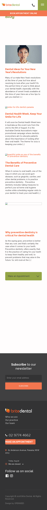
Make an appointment (19, 441)
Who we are (11, 417)
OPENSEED (19, 503)
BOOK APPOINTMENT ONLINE (23, 13)
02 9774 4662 (20, 435)
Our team (10, 423)
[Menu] (42, 5)
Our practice (11, 420)
